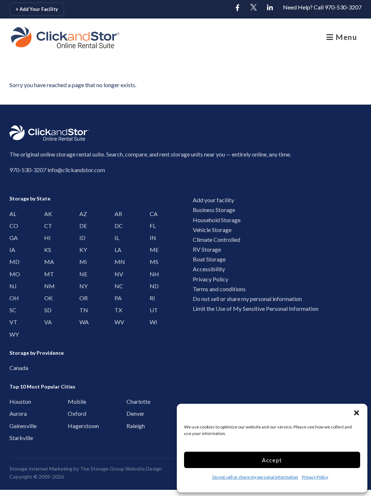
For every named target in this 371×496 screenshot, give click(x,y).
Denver (131, 413)
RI (152, 297)
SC (12, 309)
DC (117, 225)
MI (82, 261)
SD (47, 309)
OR (82, 297)
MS (152, 261)
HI (47, 237)
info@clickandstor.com (76, 169)
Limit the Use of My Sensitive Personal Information (255, 308)
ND (152, 285)
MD (12, 261)
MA (47, 261)
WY (12, 334)
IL (116, 237)
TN (82, 309)
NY (82, 285)
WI (152, 321)
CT (47, 225)
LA (117, 249)
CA (152, 213)
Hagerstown (73, 425)
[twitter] (253, 8)
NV (117, 274)
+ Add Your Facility (37, 9)
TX (117, 309)
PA (117, 297)
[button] (356, 412)
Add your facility (213, 199)
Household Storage (217, 219)
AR (117, 213)
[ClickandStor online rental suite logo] (45, 37)
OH (12, 297)
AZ (82, 213)
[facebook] (237, 8)
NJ (12, 285)
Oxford (73, 413)
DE (82, 225)
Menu (345, 36)
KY (82, 249)
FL (152, 225)
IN (152, 237)
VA (47, 321)
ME (152, 249)
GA (12, 237)
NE (82, 274)
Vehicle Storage (212, 229)
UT (152, 309)
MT (47, 274)
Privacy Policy (315, 477)
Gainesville (14, 425)
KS (47, 249)
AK (47, 213)
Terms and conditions (219, 288)
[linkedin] (269, 8)
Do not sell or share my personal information (255, 477)
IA (12, 249)
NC (117, 285)
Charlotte (131, 401)
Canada (14, 367)
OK (47, 297)
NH (152, 274)
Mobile (73, 401)
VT (12, 321)
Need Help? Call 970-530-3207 (322, 7)
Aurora (14, 413)
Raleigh (131, 425)
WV (117, 321)
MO (12, 274)
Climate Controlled (216, 239)
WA (82, 321)
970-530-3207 (27, 169)
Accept (272, 460)
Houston (14, 401)
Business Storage (214, 209)
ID (82, 237)
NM (47, 285)
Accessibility (209, 268)
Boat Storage (209, 259)
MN (117, 261)
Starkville (14, 437)
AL (12, 213)
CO (12, 225)
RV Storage (207, 249)
